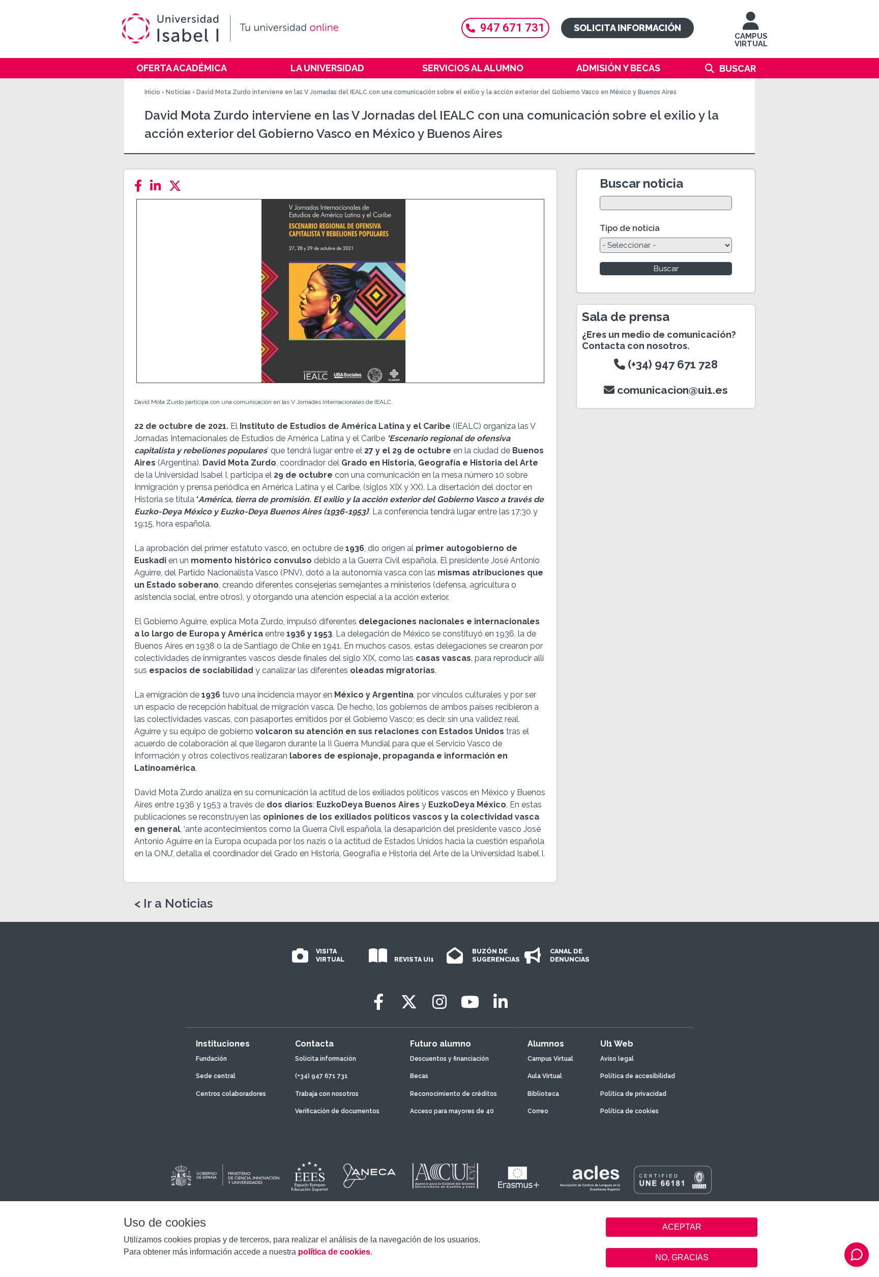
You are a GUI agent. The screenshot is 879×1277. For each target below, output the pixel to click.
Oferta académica (181, 68)
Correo (538, 1111)
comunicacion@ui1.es (671, 390)
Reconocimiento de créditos (453, 1093)
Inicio (152, 92)
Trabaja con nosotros (327, 1093)
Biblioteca (543, 1093)
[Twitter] (178, 186)
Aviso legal (617, 1058)
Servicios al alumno (472, 68)
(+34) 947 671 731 (321, 1076)
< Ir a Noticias (173, 903)
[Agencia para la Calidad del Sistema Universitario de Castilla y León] (445, 1176)
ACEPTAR (681, 1227)
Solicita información (627, 27)
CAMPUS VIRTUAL (751, 40)
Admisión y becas (618, 68)
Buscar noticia (641, 183)
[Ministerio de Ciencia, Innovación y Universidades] (224, 1176)
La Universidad (327, 68)
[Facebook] (141, 186)
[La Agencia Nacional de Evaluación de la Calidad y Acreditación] (369, 1176)
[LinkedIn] (158, 186)
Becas (419, 1076)
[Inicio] (279, 28)
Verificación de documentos (337, 1111)
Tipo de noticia (630, 228)
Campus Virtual (550, 1058)
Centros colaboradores (231, 1093)
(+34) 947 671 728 (671, 364)
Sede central (216, 1076)
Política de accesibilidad (637, 1076)
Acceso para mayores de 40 (452, 1111)
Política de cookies (629, 1111)
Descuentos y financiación (449, 1058)
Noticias (178, 92)
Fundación (211, 1058)
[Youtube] (470, 1002)
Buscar (737, 68)
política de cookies (334, 1251)
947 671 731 (512, 27)
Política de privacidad (633, 1093)
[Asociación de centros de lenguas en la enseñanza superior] (589, 1178)
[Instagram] (439, 1002)
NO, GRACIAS (682, 1257)
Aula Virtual (545, 1076)
